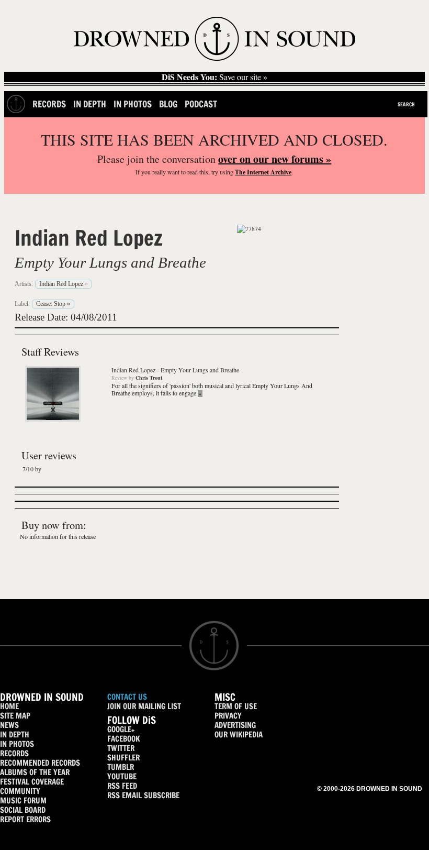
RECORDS (14, 753)
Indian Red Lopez (89, 237)
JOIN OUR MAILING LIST (144, 706)
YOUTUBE (122, 776)
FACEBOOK (123, 738)
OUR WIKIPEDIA (238, 734)
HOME (9, 706)
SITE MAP (15, 715)
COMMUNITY (20, 791)
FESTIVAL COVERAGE (32, 781)
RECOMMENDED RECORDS (40, 762)
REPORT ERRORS (25, 819)
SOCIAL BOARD (23, 809)
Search (406, 104)
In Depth (89, 104)
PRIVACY (228, 715)
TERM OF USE (235, 706)
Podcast (201, 104)
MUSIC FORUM (23, 800)
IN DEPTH (14, 734)
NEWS (9, 725)
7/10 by (31, 469)
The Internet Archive (263, 172)
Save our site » (214, 77)
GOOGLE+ (120, 729)
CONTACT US (127, 696)
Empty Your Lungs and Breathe (110, 262)
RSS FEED (122, 785)
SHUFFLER (123, 757)
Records (49, 104)
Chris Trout (149, 377)
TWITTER (120, 748)
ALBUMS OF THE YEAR (35, 772)
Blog (168, 104)
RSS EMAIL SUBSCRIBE (143, 795)
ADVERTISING (235, 725)
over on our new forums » (274, 159)
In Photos (133, 104)
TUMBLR (120, 766)
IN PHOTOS (17, 743)
